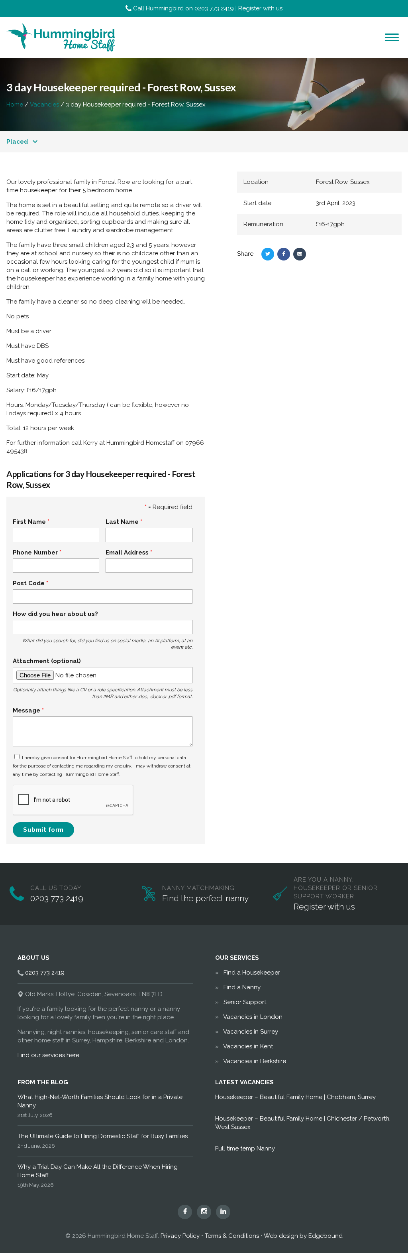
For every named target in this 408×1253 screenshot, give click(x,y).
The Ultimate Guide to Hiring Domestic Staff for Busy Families (103, 1136)
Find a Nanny (242, 987)
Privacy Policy (180, 1235)
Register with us (260, 8)
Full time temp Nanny (245, 1148)
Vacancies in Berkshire (254, 1061)
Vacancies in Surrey (250, 1031)
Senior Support (245, 1002)
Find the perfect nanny (205, 898)
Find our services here (48, 1055)
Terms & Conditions (232, 1235)
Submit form (43, 829)
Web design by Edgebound (303, 1235)
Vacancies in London (252, 1016)
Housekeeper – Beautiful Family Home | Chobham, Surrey (295, 1097)
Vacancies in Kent (248, 1046)
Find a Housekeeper (252, 972)
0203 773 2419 (214, 8)
